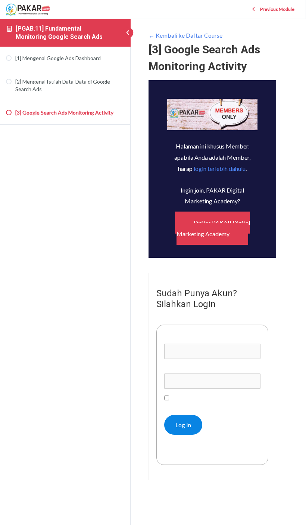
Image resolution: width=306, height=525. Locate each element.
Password (177, 368)
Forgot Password (190, 451)
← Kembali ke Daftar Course (185, 35)
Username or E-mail (189, 337)
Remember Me (189, 397)
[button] (212, 228)
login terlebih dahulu (220, 168)
